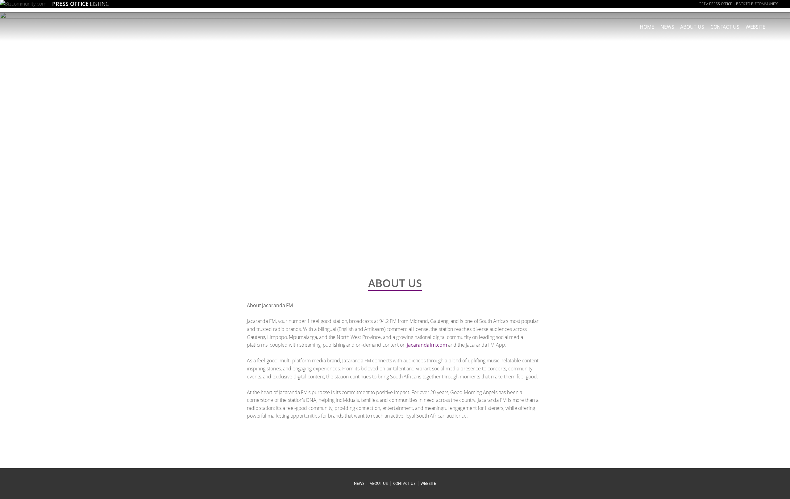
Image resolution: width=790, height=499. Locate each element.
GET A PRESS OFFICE (715, 3)
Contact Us (724, 26)
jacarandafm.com (427, 344)
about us (692, 26)
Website (755, 26)
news (667, 26)
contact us (404, 483)
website (428, 483)
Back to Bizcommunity (757, 3)
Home (647, 26)
